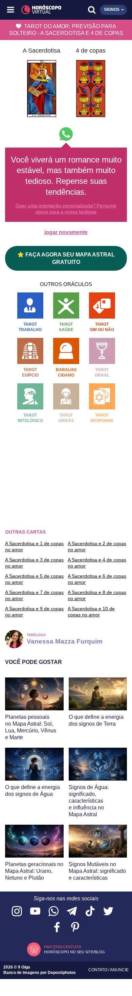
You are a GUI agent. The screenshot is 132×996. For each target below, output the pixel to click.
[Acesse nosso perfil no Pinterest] (75, 927)
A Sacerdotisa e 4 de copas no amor (97, 563)
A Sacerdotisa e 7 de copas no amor (34, 595)
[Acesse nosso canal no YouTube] (35, 911)
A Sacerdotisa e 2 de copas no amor (97, 546)
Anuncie (119, 970)
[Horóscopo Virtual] (39, 10)
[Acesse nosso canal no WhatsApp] (53, 911)
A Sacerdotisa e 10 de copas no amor (91, 611)
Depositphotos (62, 972)
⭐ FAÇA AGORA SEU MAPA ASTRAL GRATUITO (66, 258)
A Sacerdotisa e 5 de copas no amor (34, 579)
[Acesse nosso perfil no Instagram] (17, 911)
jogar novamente (66, 232)
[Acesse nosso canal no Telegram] (72, 911)
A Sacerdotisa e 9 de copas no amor (34, 611)
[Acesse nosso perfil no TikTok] (90, 911)
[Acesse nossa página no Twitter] (108, 911)
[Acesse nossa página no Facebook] (57, 927)
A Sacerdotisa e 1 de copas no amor (34, 546)
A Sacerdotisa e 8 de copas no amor (97, 595)
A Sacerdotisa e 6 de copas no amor (97, 579)
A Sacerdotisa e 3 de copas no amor (34, 563)
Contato (98, 970)
